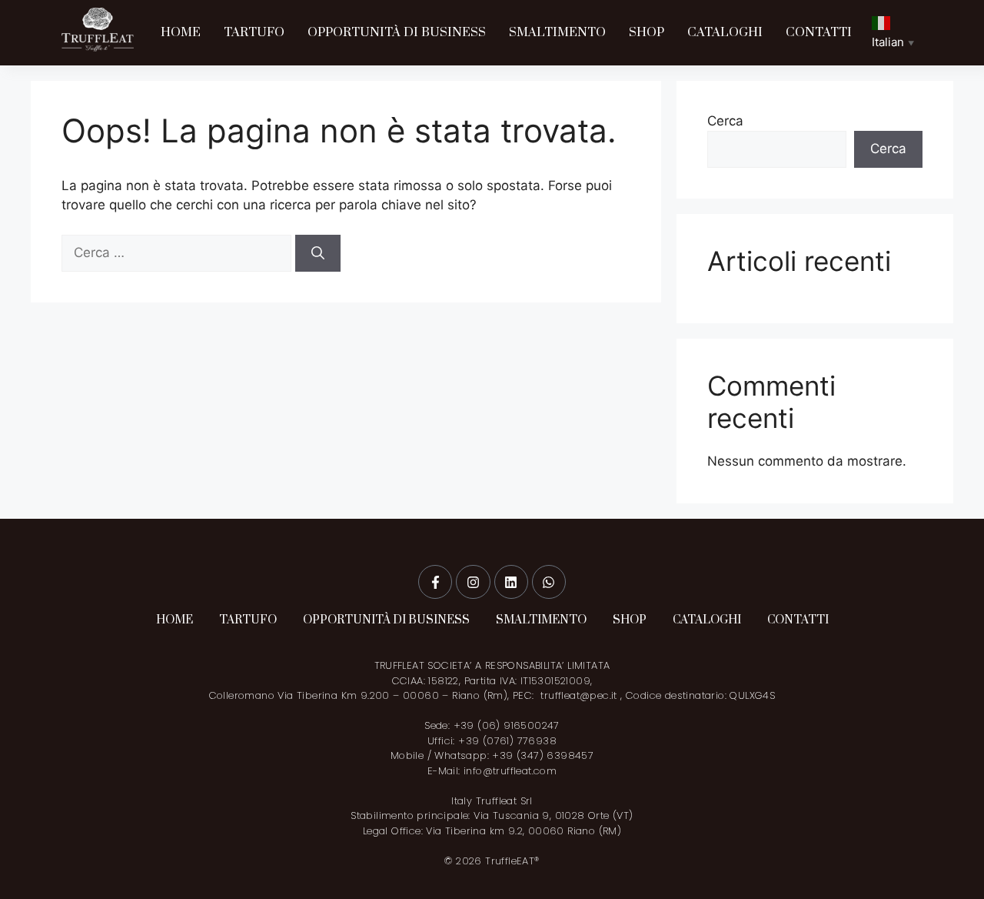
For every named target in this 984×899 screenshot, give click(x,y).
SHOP (646, 32)
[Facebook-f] (435, 582)
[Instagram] (473, 582)
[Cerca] (318, 253)
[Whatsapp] (549, 582)
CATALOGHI (725, 32)
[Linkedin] (511, 582)
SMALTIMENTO (557, 32)
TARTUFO (254, 32)
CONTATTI (819, 32)
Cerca (725, 121)
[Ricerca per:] (178, 252)
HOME (181, 32)
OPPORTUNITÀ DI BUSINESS (397, 32)
